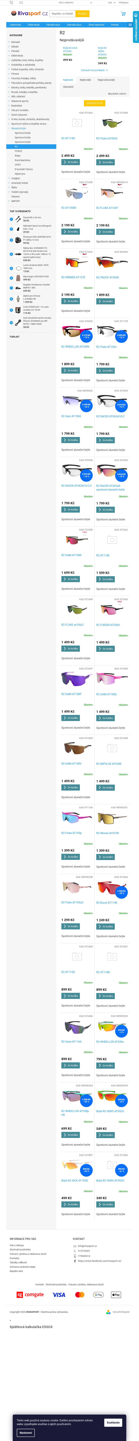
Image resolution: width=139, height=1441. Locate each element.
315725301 (84, 1251)
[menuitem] (15, 24)
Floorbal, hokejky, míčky (23, 78)
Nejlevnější (85, 80)
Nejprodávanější (106, 80)
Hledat (82, 13)
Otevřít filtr (95, 103)
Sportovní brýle (23, 133)
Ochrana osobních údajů (22, 1266)
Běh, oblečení (18, 96)
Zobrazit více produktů (93, 70)
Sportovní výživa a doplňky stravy (28, 123)
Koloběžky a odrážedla (23, 64)
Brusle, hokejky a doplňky (24, 92)
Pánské (15, 51)
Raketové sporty (19, 101)
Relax (18, 155)
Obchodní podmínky (20, 1249)
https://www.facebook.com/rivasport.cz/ (100, 1261)
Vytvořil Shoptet (121, 1312)
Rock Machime (22, 160)
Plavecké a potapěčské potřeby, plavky (31, 83)
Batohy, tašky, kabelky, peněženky (28, 87)
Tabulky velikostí (18, 1262)
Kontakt (39, 1284)
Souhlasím (113, 1422)
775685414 (84, 1256)
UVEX (18, 164)
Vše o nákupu (66, 2)
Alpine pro (20, 173)
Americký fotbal (19, 183)
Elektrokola (17, 55)
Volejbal (15, 178)
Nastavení (26, 1432)
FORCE (18, 151)
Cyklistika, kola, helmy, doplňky (27, 60)
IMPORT (15, 201)
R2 (16, 146)
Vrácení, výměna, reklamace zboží (86, 1284)
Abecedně (68, 86)
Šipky (14, 187)
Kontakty (14, 1258)
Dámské (15, 42)
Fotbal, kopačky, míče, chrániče (27, 69)
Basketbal (16, 105)
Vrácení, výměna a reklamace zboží (28, 1254)
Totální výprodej (19, 192)
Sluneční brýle (18, 128)
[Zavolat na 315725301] (15, 2)
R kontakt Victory (24, 169)
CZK (110, 2)
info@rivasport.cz (87, 1246)
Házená (15, 196)
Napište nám (16, 1271)
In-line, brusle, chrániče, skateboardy (30, 119)
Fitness (15, 73)
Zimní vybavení (19, 114)
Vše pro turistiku (19, 110)
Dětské (14, 46)
